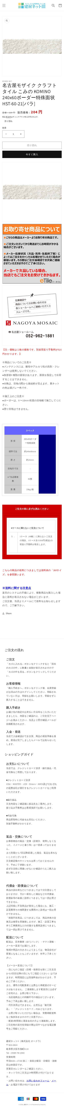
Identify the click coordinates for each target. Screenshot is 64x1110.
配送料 (8, 117)
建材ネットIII (28, 1104)
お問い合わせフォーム (38, 1080)
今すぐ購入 (32, 154)
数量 (4, 127)
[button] (3, 5)
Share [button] (9, 613)
